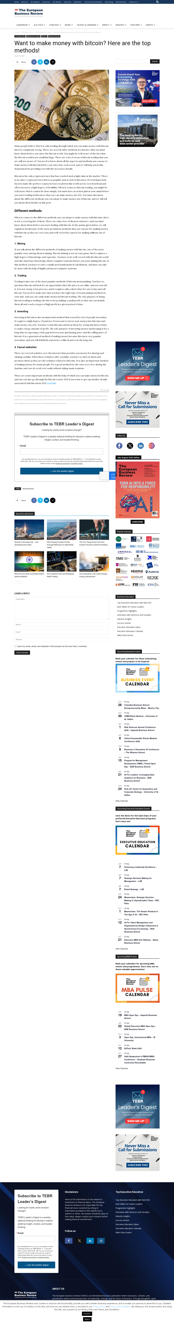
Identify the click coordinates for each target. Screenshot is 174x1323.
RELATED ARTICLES (24, 514)
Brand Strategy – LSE (134, 889)
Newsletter (78, 2)
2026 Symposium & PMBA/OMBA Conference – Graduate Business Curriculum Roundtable (139, 1059)
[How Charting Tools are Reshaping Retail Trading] (62, 561)
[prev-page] (16, 582)
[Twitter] (40, 62)
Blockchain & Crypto (43, 32)
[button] (158, 2)
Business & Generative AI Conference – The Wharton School (141, 751)
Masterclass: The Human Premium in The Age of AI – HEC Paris (141, 913)
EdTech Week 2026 (133, 1048)
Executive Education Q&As (128, 627)
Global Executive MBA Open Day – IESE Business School (140, 1028)
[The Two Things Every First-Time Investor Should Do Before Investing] (94, 529)
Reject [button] (87, 1319)
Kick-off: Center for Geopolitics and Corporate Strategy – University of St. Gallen (141, 792)
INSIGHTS (120, 25)
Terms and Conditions (120, 1306)
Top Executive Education (93, 2)
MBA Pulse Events (125, 635)
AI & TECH (38, 25)
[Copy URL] (52, 62)
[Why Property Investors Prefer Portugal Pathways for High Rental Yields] (62, 529)
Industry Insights (124, 619)
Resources (46, 2)
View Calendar (122, 800)
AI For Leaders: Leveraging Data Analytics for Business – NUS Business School (139, 777)
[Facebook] (34, 62)
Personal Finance (54, 36)
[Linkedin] (46, 62)
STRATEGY (54, 25)
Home (16, 2)
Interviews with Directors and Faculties (134, 615)
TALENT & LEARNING (86, 25)
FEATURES (135, 25)
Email (23, 446)
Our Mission (57, 2)
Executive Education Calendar (130, 631)
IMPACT (105, 25)
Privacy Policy (99, 1306)
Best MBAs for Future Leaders (130, 606)
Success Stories (124, 623)
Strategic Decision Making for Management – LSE (138, 880)
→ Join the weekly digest (62, 471)
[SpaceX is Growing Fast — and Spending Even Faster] (29, 529)
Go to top (104, 390)
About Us (24, 2)
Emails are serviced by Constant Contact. (69, 463)
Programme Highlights (127, 611)
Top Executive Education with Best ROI (134, 602)
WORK (68, 25)
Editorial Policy (121, 2)
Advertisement (28, 489)
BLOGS (44, 36)
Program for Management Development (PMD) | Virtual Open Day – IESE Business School (140, 763)
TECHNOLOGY (27, 32)
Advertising (109, 2)
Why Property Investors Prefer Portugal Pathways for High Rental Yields (60, 545)
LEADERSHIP (22, 25)
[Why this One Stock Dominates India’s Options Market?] (29, 561)
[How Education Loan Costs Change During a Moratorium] (94, 561)
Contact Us (133, 2)
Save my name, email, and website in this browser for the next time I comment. (52, 646)
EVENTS (149, 25)
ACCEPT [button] (87, 1314)
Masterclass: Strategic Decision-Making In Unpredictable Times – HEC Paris (141, 900)
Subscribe (67, 2)
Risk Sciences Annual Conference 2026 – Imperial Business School (140, 729)
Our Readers (35, 2)
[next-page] (20, 582)
